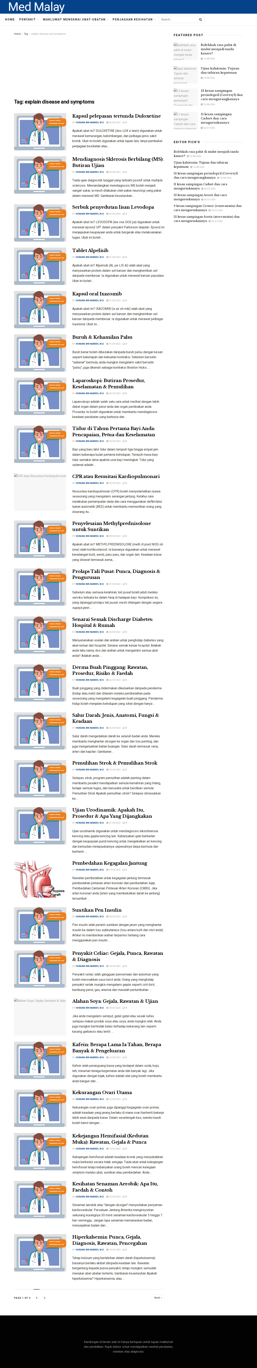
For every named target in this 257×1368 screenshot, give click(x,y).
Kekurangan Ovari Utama (102, 1092)
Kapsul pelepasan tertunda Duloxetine (116, 116)
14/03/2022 (114, 1196)
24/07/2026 (216, 221)
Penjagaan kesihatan (133, 19)
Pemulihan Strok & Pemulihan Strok (114, 763)
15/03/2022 (114, 1148)
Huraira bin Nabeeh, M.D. (90, 122)
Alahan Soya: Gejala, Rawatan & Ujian (115, 1001)
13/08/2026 (209, 58)
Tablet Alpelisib (90, 250)
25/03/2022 (114, 632)
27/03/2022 (114, 584)
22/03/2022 (114, 728)
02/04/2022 (114, 214)
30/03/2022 (114, 393)
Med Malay (36, 7)
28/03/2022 (114, 536)
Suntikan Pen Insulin (96, 910)
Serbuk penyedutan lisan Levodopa (113, 207)
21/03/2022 (114, 823)
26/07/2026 (209, 128)
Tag (26, 34)
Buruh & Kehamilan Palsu (102, 337)
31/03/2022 (114, 300)
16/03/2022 (114, 1057)
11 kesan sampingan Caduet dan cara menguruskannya (216, 118)
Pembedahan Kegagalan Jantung (109, 863)
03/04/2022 (114, 172)
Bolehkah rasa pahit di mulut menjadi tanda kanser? (218, 49)
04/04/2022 (114, 122)
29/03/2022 (114, 441)
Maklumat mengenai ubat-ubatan (74, 19)
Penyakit (27, 19)
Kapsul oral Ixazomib (97, 294)
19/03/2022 (114, 870)
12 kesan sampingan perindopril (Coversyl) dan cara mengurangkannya (222, 95)
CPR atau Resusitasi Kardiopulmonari (116, 476)
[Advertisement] (89, 66)
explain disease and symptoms (48, 34)
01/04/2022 (114, 257)
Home (10, 19)
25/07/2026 (209, 199)
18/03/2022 (114, 916)
